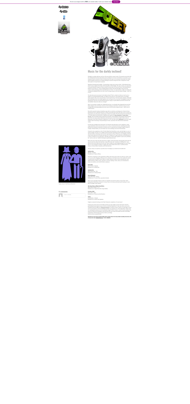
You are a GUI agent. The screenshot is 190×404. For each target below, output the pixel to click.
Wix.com (81, 400)
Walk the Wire (91, 151)
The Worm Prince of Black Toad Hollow (96, 186)
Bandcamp (121, 119)
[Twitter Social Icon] (64, 16)
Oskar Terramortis (118, 115)
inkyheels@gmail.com (99, 217)
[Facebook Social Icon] (64, 18)
